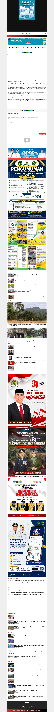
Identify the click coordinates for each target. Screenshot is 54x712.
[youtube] (32, 707)
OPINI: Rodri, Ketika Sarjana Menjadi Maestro (23, 367)
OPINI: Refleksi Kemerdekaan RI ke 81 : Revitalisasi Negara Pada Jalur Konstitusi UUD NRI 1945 (29, 347)
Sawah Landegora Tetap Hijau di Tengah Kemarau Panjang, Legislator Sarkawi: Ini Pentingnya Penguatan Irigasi (30, 285)
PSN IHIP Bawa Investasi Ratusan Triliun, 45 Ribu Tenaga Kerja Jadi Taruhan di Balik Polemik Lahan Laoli (30, 616)
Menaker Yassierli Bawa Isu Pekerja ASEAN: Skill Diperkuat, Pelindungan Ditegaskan (30, 296)
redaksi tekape (26, 50)
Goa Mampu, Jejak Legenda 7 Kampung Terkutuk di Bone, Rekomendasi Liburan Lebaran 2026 (16, 340)
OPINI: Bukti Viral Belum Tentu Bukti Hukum (22, 357)
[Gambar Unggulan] (27, 66)
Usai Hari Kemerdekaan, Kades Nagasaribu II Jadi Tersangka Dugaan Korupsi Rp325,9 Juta (27, 580)
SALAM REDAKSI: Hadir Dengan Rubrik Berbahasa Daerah (25, 656)
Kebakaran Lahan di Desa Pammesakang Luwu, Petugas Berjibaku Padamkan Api (30, 675)
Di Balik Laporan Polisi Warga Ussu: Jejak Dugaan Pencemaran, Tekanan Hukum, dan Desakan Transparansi (29, 627)
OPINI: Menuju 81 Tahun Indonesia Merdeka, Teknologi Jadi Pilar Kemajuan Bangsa (30, 351)
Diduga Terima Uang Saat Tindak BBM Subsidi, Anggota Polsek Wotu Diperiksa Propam (27, 582)
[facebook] (23, 52)
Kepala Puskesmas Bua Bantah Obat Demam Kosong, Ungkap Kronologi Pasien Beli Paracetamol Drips (26, 585)
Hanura (10, 106)
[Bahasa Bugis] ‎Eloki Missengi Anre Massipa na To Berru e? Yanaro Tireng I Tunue (29, 635)
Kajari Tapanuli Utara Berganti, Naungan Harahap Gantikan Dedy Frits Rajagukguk (30, 280)
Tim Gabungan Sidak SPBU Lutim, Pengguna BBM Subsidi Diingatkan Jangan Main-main (30, 691)
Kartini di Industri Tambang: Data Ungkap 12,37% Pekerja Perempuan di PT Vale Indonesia (29, 622)
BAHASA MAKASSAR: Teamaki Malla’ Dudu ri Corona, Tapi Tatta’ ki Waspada (29, 651)
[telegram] (29, 52)
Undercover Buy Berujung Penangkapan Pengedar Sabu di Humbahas (23, 590)
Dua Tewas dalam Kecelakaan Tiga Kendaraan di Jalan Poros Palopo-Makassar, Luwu (30, 686)
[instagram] (28, 707)
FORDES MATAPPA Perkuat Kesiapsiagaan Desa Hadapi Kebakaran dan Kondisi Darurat (29, 680)
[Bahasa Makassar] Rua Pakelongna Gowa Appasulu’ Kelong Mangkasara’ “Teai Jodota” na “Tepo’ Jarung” (29, 640)
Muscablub (15, 106)
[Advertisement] (27, 604)
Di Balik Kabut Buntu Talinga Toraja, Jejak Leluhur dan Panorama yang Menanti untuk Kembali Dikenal (26, 325)
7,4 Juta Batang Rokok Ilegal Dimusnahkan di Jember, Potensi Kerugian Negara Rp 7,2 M (27, 592)
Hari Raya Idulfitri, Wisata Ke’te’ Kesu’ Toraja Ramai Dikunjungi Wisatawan (36, 340)
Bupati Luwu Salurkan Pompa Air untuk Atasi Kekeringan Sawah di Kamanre (28, 696)
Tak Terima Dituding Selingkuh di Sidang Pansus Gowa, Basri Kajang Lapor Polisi (25, 588)
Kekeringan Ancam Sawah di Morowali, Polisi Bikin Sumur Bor (26, 274)
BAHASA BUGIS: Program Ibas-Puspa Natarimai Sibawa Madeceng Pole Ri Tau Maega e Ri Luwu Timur (29, 646)
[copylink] (31, 52)
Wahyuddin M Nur (22, 106)
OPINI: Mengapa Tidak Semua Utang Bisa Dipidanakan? (25, 362)
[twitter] (25, 52)
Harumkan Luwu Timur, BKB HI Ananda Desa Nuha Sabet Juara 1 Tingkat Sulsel (29, 669)
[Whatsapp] (26, 707)
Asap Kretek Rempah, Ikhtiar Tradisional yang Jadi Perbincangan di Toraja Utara (25, 594)
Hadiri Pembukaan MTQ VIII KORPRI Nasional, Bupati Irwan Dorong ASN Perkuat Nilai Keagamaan (30, 664)
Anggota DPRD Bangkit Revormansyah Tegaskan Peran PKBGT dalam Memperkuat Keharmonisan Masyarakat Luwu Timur (30, 291)
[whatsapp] (27, 52)
